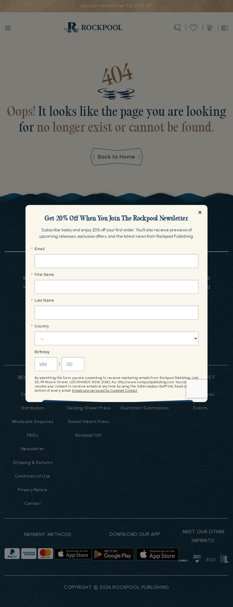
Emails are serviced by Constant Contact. (105, 390)
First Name (44, 274)
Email (40, 248)
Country (42, 326)
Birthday (42, 352)
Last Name (44, 300)
